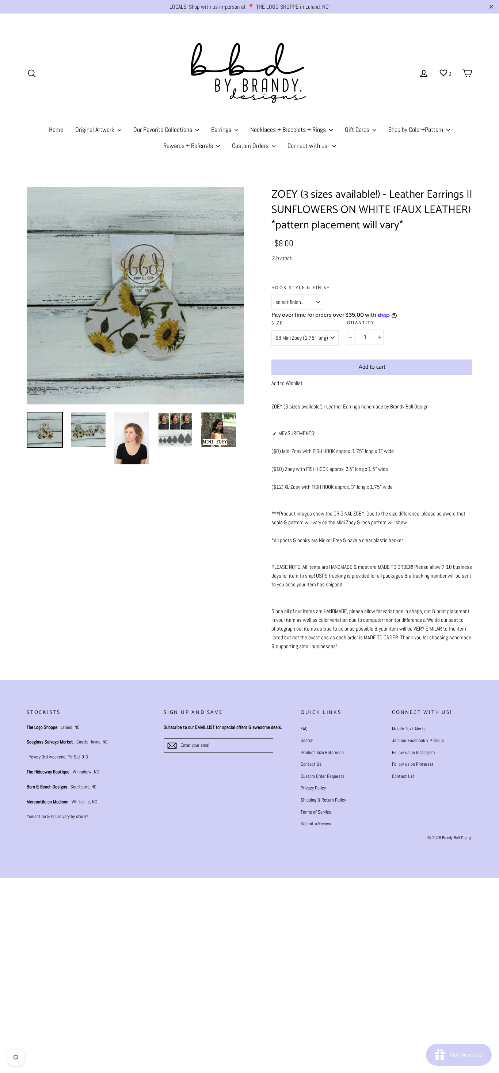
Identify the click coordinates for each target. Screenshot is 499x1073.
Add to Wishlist (286, 383)
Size (277, 323)
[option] (135, 295)
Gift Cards (358, 129)
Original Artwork (95, 129)
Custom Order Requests (322, 776)
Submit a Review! (316, 824)
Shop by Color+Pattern (416, 129)
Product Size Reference (322, 752)
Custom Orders (251, 145)
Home (56, 129)
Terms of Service (316, 812)
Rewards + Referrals (188, 145)
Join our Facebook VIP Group (418, 740)
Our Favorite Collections (163, 129)
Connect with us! (308, 145)
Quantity (360, 323)
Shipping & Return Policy (323, 800)
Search (307, 740)
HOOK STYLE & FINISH (301, 288)
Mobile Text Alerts (409, 729)
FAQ (304, 729)
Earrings (222, 129)
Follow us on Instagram (413, 752)
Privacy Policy (313, 788)
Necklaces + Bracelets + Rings (288, 129)
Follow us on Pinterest (413, 764)
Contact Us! (312, 764)
